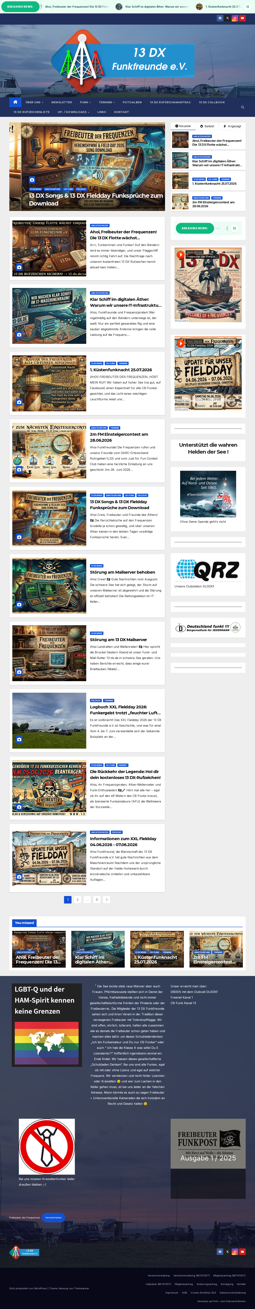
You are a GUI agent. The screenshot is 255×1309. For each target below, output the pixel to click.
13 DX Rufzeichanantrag (170, 102)
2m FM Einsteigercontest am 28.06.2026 (212, 962)
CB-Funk (212, 179)
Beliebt (209, 126)
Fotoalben (132, 102)
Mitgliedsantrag (184, 1284)
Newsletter (61, 102)
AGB (184, 1292)
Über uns (34, 102)
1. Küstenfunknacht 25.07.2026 (214, 183)
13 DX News (199, 179)
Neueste (185, 126)
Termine (106, 102)
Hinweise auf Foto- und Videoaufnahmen (222, 1301)
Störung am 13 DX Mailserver (118, 639)
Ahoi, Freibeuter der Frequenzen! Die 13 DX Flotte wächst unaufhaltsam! (216, 144)
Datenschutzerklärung (233, 1292)
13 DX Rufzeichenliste (31, 112)
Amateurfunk (201, 198)
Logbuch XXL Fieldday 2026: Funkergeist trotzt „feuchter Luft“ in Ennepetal (124, 712)
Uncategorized (27, 189)
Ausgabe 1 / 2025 (208, 1158)
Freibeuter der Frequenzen (24, 1217)
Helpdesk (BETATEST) (158, 1284)
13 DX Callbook (212, 102)
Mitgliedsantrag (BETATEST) (229, 1275)
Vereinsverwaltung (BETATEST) (191, 1275)
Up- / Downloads (73, 112)
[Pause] (248, 7)
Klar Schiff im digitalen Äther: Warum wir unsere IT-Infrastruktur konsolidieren (217, 165)
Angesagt (234, 126)
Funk (84, 102)
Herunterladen (53, 1217)
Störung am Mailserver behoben (122, 572)
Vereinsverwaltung (159, 1275)
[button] (242, 107)
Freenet (123, 765)
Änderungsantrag (207, 1284)
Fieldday (142, 495)
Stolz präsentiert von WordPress (28, 1288)
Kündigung (227, 1284)
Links (101, 112)
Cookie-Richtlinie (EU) (203, 1292)
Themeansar (81, 1288)
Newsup (63, 1288)
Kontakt (121, 112)
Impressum (172, 1292)
